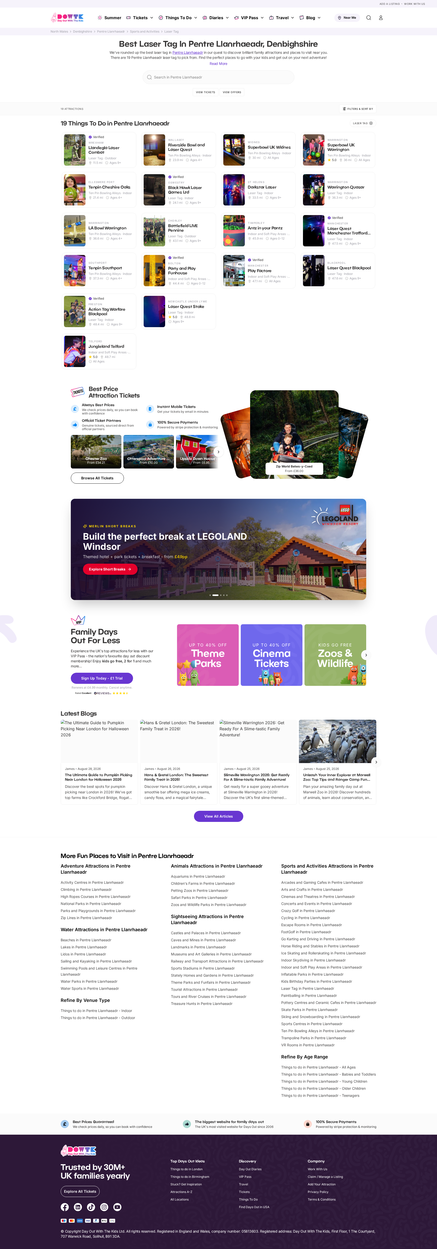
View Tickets (205, 92)
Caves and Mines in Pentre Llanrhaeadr (203, 940)
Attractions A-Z (181, 1192)
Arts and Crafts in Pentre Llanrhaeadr (312, 889)
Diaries (216, 17)
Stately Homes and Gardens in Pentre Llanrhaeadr (212, 975)
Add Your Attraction (322, 1184)
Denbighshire (82, 31)
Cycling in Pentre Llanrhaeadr (305, 918)
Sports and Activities (144, 31)
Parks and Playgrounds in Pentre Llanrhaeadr (98, 910)
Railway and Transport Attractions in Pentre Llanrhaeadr (217, 961)
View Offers (232, 92)
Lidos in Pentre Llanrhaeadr (83, 954)
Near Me (350, 17)
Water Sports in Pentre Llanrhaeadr (90, 988)
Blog (310, 17)
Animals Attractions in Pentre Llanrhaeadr (217, 866)
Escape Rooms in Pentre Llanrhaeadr (311, 925)
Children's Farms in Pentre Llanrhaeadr (203, 883)
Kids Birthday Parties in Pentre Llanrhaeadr (316, 981)
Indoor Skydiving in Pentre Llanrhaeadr (313, 960)
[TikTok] (91, 1208)
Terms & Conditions (322, 1199)
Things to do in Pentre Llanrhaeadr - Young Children (324, 1081)
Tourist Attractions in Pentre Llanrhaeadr (204, 989)
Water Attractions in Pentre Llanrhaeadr (104, 929)
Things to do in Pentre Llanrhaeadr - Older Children (323, 1088)
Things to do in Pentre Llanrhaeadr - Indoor (96, 1010)
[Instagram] (104, 1208)
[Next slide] (366, 655)
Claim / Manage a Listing (325, 1177)
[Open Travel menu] (293, 17)
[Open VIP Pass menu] (262, 17)
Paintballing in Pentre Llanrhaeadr (309, 995)
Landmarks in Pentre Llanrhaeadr (198, 947)
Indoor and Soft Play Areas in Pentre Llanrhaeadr (321, 967)
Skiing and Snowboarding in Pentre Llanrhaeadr (320, 1016)
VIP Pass (249, 17)
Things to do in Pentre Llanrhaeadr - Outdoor (98, 1018)
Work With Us (414, 3)
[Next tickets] (218, 452)
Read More (218, 63)
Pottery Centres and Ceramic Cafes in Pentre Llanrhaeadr (328, 1002)
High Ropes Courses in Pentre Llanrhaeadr (95, 896)
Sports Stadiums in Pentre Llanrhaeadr (203, 968)
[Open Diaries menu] (227, 17)
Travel (282, 17)
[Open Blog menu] (319, 17)
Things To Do (178, 17)
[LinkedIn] (78, 1208)
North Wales (59, 31)
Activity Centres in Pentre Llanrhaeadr (92, 882)
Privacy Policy (318, 1192)
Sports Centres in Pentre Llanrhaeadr (311, 1024)
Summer (112, 17)
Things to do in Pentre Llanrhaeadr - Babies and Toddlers (328, 1074)
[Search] (368, 17)
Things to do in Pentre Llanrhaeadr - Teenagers (320, 1095)
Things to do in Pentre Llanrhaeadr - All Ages (318, 1067)
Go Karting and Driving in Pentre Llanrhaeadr (318, 939)
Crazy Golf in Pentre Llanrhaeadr (308, 910)
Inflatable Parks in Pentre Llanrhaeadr (312, 974)
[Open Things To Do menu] (196, 17)
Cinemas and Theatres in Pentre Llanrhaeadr (318, 896)
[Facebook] (65, 1208)
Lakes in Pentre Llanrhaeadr (84, 947)
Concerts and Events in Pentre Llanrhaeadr (316, 903)
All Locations (179, 1199)
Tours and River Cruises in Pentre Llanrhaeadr (208, 996)
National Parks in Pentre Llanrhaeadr (91, 903)
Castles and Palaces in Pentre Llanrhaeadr (206, 933)
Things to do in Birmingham (189, 1177)
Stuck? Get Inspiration (186, 1184)
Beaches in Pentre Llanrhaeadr (86, 940)
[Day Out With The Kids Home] (67, 17)
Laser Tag (171, 31)
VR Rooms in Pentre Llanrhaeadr (308, 1045)
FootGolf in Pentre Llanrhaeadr (306, 932)
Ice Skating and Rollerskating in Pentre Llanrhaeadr (323, 953)
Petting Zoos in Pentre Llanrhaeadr (199, 890)
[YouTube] (117, 1208)
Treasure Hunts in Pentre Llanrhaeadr (201, 1003)
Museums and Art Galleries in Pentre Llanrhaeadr (211, 954)
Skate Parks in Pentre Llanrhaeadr (309, 1009)
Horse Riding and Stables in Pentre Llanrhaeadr (320, 946)
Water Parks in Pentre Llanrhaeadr (89, 981)
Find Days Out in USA (254, 1207)
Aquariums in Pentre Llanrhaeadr (198, 876)
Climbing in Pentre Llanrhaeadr (86, 889)
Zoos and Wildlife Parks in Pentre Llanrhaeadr (208, 904)
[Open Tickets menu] (152, 17)
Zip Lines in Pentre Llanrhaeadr (86, 918)
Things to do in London (186, 1169)
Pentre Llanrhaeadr (111, 31)
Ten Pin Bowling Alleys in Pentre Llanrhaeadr (318, 1031)
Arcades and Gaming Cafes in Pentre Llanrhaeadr (322, 882)
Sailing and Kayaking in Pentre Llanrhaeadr (96, 961)
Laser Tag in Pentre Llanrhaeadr (307, 988)
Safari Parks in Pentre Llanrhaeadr (199, 897)
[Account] (380, 17)
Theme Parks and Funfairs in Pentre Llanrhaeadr (211, 982)
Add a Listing (390, 3)
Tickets (140, 17)
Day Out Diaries (250, 1169)
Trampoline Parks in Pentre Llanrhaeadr (313, 1038)
